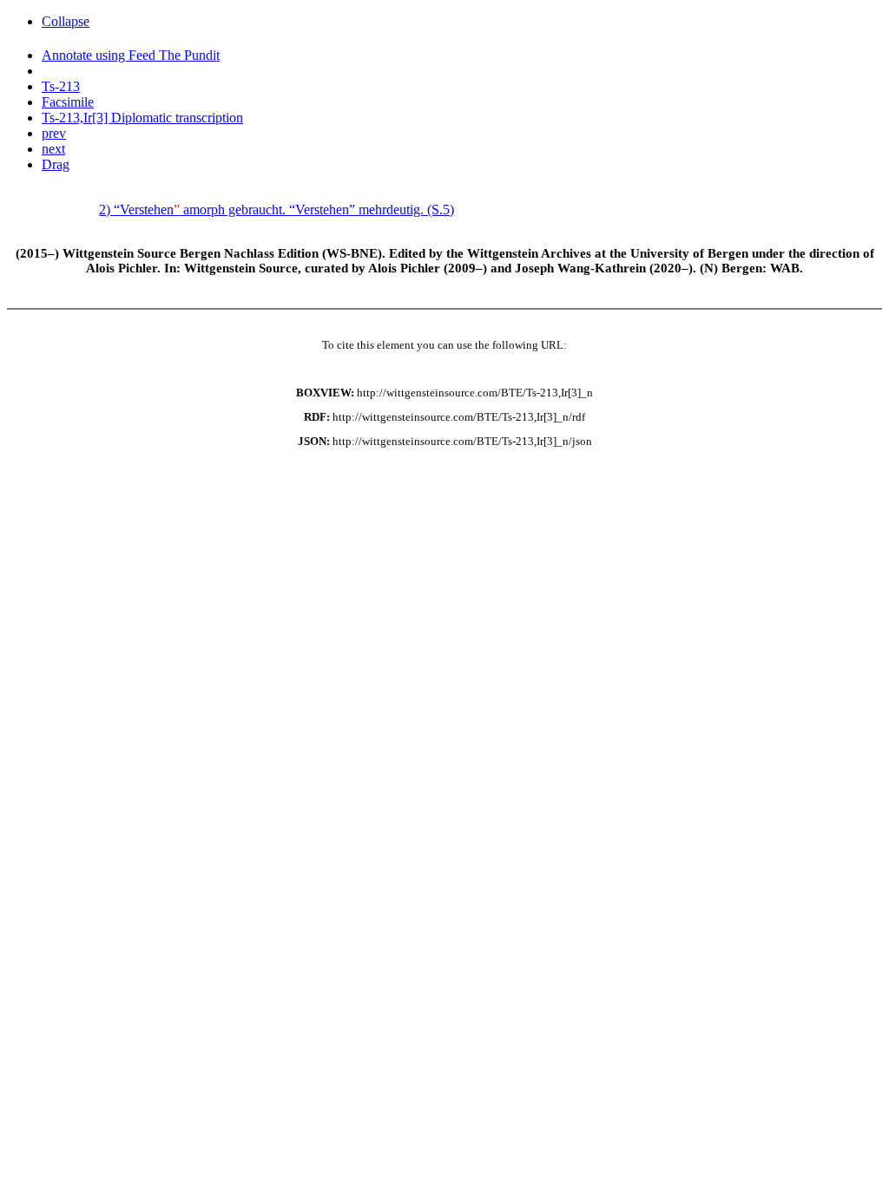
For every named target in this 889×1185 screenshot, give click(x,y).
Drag (55, 164)
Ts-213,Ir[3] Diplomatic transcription (142, 117)
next (53, 148)
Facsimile (68, 102)
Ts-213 (61, 86)
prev (54, 133)
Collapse (65, 21)
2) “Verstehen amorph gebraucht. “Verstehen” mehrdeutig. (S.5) (276, 209)
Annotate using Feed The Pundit (131, 55)
